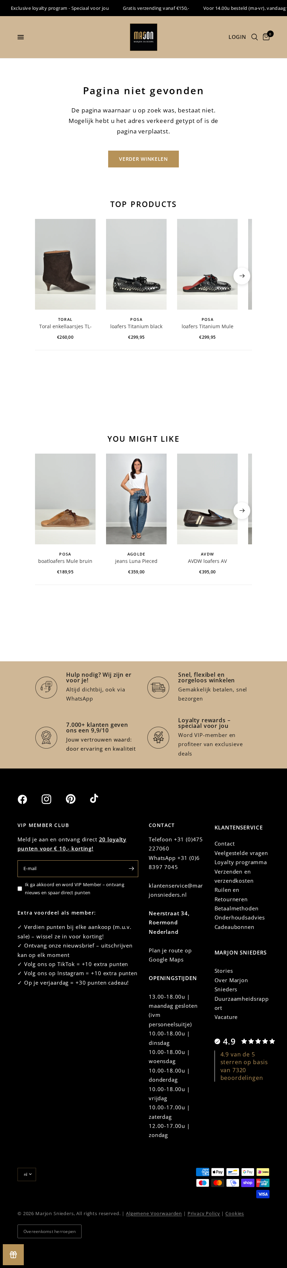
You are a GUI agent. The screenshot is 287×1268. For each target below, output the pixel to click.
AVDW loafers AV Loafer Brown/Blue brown (207, 561)
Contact (225, 843)
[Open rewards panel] (13, 1254)
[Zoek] (254, 37)
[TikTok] (101, 799)
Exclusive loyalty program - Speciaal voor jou (50, 8)
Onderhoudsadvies (240, 917)
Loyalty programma (241, 862)
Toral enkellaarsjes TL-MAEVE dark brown (65, 327)
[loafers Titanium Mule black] (207, 264)
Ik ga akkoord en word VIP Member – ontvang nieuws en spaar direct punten (74, 888)
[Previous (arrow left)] (45, 276)
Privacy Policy (204, 1213)
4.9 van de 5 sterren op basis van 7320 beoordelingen (244, 1066)
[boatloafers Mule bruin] (65, 499)
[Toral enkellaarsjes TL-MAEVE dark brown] (65, 264)
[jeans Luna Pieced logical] (136, 499)
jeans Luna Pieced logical (136, 561)
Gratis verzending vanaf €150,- (146, 8)
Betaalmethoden (237, 908)
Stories (224, 970)
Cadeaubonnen (234, 926)
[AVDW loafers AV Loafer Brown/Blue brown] (207, 499)
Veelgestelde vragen (241, 852)
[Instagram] (53, 799)
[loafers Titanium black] (136, 264)
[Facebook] (29, 799)
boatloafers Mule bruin (65, 561)
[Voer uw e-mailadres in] (131, 868)
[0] (265, 37)
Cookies (234, 1213)
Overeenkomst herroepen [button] (49, 1231)
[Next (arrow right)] (241, 276)
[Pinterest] (77, 799)
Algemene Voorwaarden (154, 1213)
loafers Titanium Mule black (207, 327)
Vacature (226, 1016)
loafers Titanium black (136, 326)
